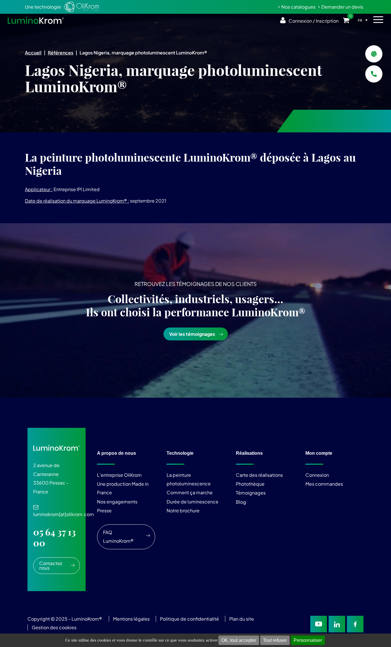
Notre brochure (183, 510)
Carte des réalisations (259, 475)
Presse (104, 510)
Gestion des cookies (54, 627)
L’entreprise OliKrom (119, 475)
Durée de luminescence (192, 502)
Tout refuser (275, 640)
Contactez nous (50, 565)
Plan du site (242, 619)
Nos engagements (117, 502)
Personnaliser (308, 640)
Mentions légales (131, 619)
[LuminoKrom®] (36, 20)
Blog (241, 502)
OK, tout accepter (238, 640)
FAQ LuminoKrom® (118, 536)
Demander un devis (342, 7)
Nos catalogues (298, 7)
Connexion (317, 475)
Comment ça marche (190, 492)
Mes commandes (324, 484)
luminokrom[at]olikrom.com (63, 511)
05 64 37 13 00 (54, 537)
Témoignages (251, 493)
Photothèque (250, 484)
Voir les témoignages (192, 334)
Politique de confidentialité (189, 619)
